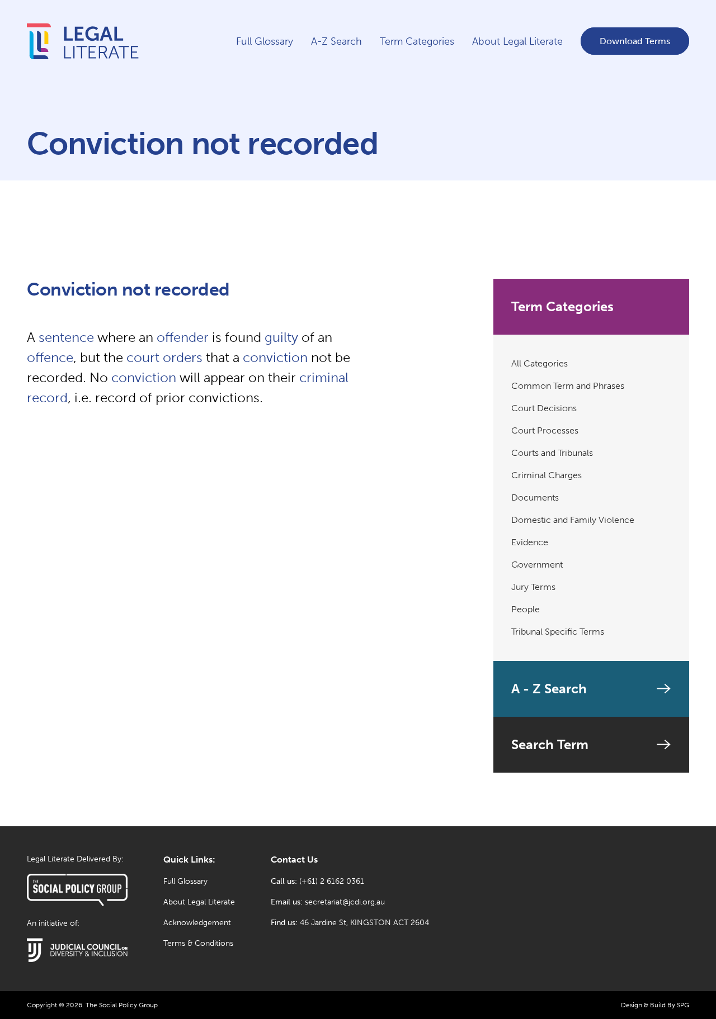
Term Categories (417, 41)
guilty (281, 337)
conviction (275, 357)
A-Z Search (336, 41)
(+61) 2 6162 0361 (331, 881)
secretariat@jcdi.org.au (345, 902)
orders (182, 357)
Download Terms (635, 41)
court (142, 357)
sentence (66, 337)
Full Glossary (264, 41)
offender (183, 337)
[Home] (83, 62)
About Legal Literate (517, 41)
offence (50, 357)
